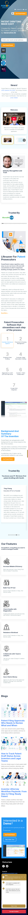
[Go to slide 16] (14, 223)
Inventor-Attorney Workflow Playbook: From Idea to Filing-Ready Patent (14, 793)
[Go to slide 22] (22, 223)
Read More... (4, 313)
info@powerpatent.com (9, 873)
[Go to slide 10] (6, 223)
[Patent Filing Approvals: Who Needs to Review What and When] (14, 710)
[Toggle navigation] (12, 13)
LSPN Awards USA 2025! (8, 90)
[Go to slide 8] (4, 223)
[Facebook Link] (3, 866)
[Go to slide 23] (23, 223)
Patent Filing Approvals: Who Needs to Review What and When (13, 723)
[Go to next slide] (24, 140)
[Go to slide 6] (1, 223)
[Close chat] (24, 877)
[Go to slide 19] (18, 223)
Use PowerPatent (20, 13)
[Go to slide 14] (11, 223)
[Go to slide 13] (10, 223)
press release (14, 97)
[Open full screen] (22, 877)
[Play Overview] (20, 140)
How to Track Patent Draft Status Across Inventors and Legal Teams (11, 757)
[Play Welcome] (7, 140)
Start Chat (14, 906)
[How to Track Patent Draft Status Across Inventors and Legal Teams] (14, 743)
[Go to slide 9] (5, 223)
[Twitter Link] (7, 866)
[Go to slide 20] (19, 223)
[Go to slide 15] (13, 223)
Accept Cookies (14, 911)
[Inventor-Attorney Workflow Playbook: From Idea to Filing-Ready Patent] (14, 779)
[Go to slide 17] (15, 223)
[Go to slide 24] (24, 223)
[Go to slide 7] (2, 223)
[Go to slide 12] (9, 223)
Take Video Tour (9, 839)
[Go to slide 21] (20, 223)
